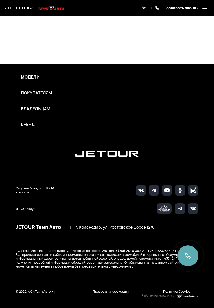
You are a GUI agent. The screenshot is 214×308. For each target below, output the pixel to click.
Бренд (28, 124)
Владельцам (35, 108)
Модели (30, 77)
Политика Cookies (177, 291)
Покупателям (36, 93)
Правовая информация (111, 291)
